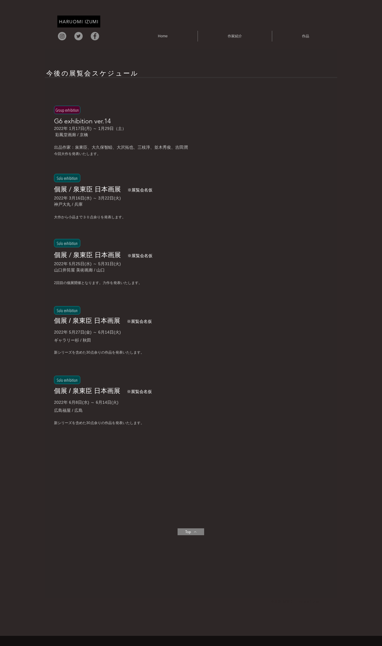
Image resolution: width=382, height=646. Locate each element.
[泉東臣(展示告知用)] (78, 36)
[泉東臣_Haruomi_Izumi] (62, 36)
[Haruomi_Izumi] (95, 36)
